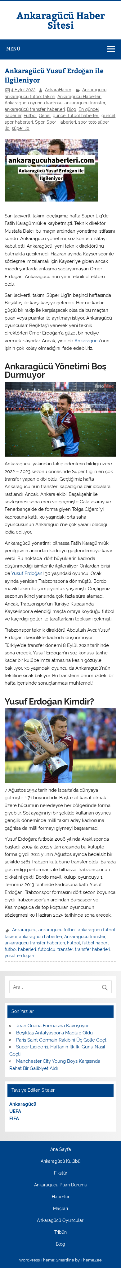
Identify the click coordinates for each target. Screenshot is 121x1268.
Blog (71, 109)
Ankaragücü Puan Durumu (60, 1185)
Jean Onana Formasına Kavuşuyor (52, 1025)
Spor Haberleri (61, 122)
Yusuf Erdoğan (27, 573)
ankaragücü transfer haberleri (35, 109)
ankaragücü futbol (57, 929)
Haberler (60, 1197)
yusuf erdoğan (19, 955)
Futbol (30, 115)
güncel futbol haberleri (76, 115)
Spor (39, 122)
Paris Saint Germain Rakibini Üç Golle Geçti (61, 1040)
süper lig (20, 128)
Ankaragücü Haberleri (79, 96)
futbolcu (46, 949)
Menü (13, 49)
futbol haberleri (20, 949)
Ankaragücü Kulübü (60, 1161)
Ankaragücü (94, 89)
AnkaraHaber (58, 89)
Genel (45, 115)
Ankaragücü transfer (84, 936)
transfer (65, 949)
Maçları (60, 1209)
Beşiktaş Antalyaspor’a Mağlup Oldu (54, 1033)
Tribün (60, 1232)
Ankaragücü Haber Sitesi (60, 20)
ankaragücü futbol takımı (30, 96)
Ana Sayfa (60, 1149)
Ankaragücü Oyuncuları (60, 1220)
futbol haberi (95, 942)
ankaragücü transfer (85, 102)
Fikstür (60, 1173)
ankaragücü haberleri (40, 936)
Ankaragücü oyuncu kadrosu (33, 102)
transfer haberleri (92, 949)
